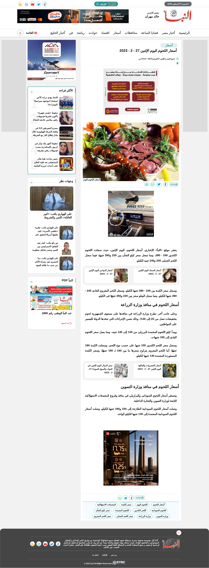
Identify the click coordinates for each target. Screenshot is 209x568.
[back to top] (178, 532)
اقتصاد (105, 32)
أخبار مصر (168, 32)
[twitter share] (159, 184)
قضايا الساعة (149, 32)
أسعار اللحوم (159, 504)
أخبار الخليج (57, 32)
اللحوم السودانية (159, 510)
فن (71, 32)
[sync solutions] (119, 563)
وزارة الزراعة (145, 516)
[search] (20, 33)
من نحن (114, 555)
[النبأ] (177, 16)
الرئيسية (184, 32)
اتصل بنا (95, 555)
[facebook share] (165, 184)
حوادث (93, 32)
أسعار (117, 32)
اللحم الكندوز (140, 510)
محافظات (131, 32)
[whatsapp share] (152, 184)
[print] (146, 184)
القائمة (30, 32)
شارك (172, 184)
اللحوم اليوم (142, 504)
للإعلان (104, 555)
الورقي (103, 4)
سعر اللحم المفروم (102, 516)
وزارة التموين (162, 516)
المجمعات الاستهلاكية (106, 504)
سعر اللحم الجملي (125, 516)
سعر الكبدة (126, 504)
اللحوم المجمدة (122, 510)
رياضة (81, 32)
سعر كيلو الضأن (103, 510)
